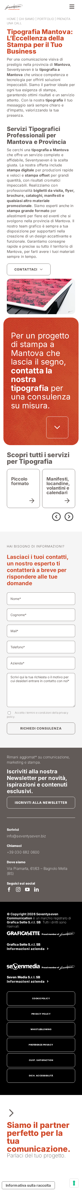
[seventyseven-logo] (14, 5)
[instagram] (18, 889)
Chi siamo (27, 19)
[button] (34, 516)
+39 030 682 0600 (23, 852)
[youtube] (27, 889)
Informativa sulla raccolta (28, 1185)
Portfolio (45, 19)
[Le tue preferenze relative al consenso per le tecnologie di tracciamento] (74, 1183)
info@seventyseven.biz (26, 836)
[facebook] (9, 889)
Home (11, 19)
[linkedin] (36, 889)
